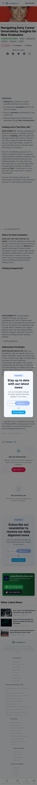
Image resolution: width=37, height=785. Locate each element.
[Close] (34, 366)
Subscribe (21, 403)
